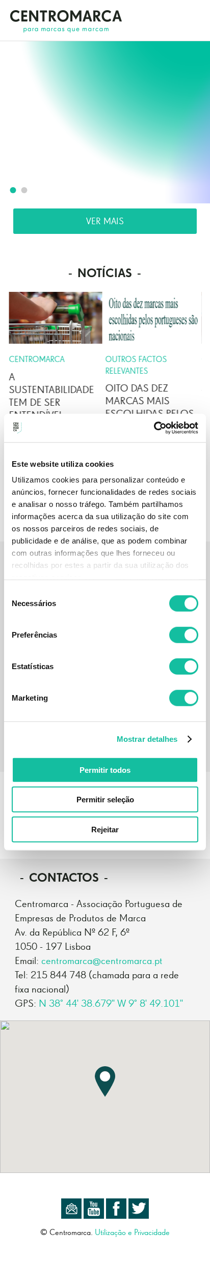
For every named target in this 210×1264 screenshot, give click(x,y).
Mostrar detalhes (147, 739)
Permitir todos (105, 769)
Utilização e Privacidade (132, 1232)
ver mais (105, 221)
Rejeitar (105, 829)
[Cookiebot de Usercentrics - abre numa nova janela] (153, 428)
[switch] (183, 634)
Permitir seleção (105, 799)
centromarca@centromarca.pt (102, 960)
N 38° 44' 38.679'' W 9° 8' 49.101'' (111, 1003)
